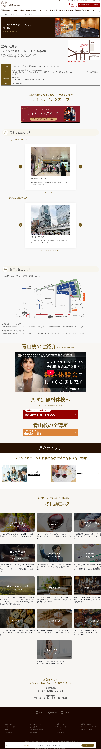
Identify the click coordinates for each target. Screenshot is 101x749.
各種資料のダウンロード (36, 729)
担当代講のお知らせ (86, 724)
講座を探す (7, 10)
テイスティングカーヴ (87, 729)
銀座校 (54, 712)
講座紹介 (80, 473)
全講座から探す (33, 432)
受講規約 (60, 741)
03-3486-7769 (17, 83)
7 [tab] (55, 251)
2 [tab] (47, 193)
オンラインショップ (52, 741)
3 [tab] (50, 193)
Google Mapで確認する (75, 61)
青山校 (41, 712)
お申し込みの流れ (75, 0)
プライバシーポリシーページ (13, 745)
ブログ (98, 0)
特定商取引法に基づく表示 (71, 741)
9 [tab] (60, 251)
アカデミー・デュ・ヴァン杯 (88, 727)
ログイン (73, 4)
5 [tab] (54, 193)
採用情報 (31, 741)
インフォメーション (60, 732)
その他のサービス (60, 724)
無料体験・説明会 (84, 5)
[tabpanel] (50, 166)
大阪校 (66, 712)
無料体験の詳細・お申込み (40, 413)
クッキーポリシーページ (29, 745)
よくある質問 (84, 0)
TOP (6, 14)
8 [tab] (58, 251)
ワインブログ (59, 729)
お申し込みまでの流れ (36, 724)
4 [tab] (52, 193)
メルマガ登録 (92, 0)
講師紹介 (59, 10)
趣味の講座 (19, 10)
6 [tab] (57, 193)
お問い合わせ (8, 732)
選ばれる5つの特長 (10, 727)
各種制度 (7, 729)
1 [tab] (45, 193)
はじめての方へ (57, 0)
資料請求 (96, 4)
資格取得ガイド (34, 732)
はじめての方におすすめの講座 (34, 473)
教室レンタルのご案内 (61, 727)
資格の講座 (31, 10)
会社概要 (26, 741)
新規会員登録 (73, 6)
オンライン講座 (46, 10)
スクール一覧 (66, 0)
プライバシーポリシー (40, 741)
